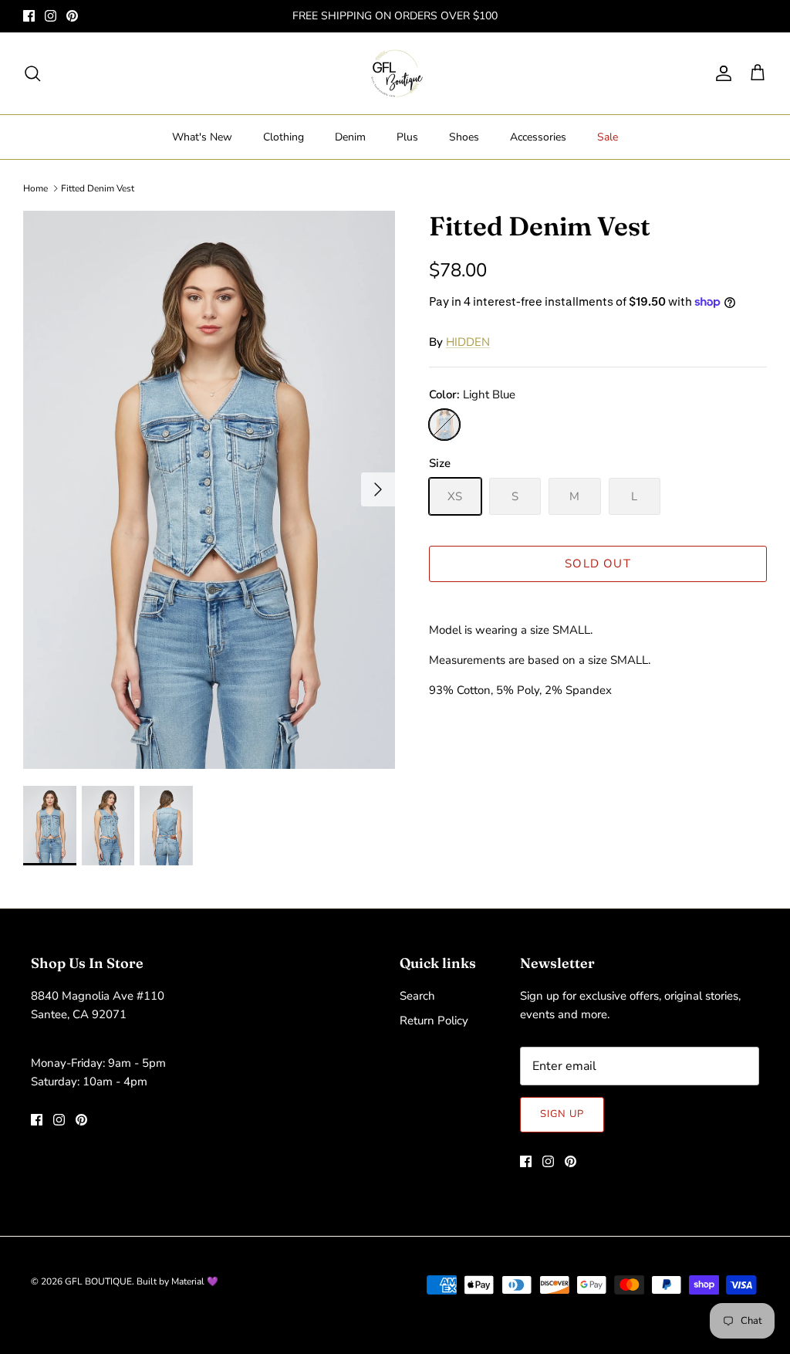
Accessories (538, 137)
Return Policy (434, 1020)
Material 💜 (194, 1281)
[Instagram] (50, 16)
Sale (607, 137)
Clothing (283, 137)
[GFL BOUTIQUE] (395, 73)
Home (35, 188)
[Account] (720, 73)
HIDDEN (468, 342)
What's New (202, 137)
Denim (350, 137)
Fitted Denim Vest (97, 188)
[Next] (378, 489)
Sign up (562, 1114)
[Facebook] (29, 16)
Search (417, 996)
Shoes (464, 137)
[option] (209, 490)
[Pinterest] (72, 16)
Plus (407, 137)
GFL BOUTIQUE (98, 1281)
